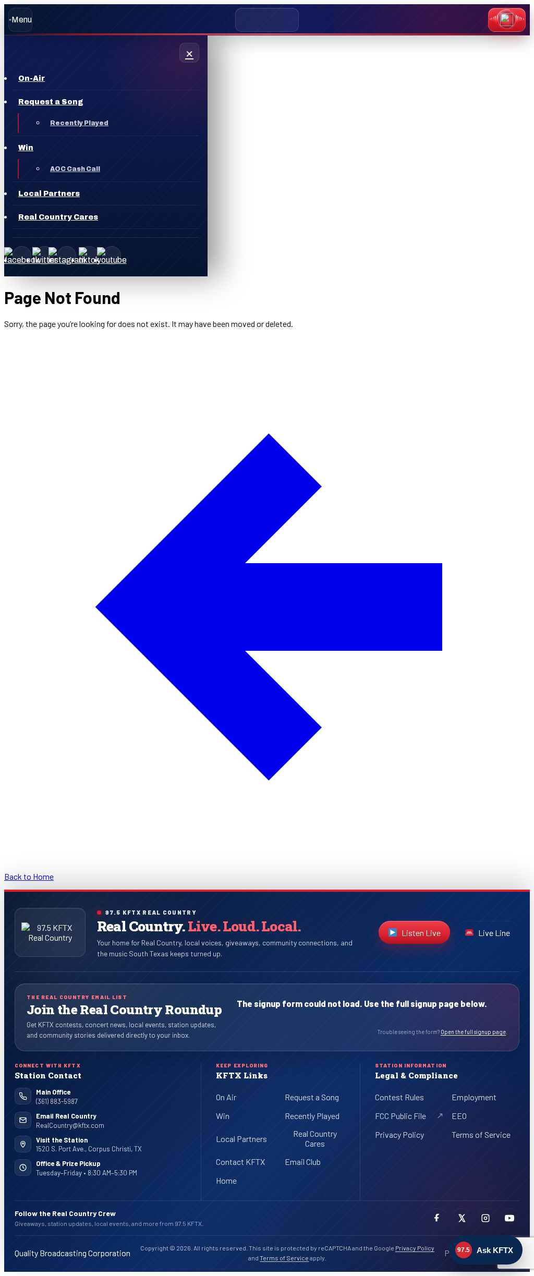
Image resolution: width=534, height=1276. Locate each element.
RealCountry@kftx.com (70, 1125)
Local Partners (241, 1139)
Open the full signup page (473, 1031)
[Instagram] (66, 255)
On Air (226, 1097)
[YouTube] (111, 255)
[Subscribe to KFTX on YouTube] (509, 1218)
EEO (459, 1116)
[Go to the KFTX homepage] (50, 932)
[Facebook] (22, 255)
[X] (44, 255)
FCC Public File (409, 1117)
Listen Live (426, 935)
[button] (507, 20)
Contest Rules (399, 1097)
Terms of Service (481, 1134)
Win (222, 1116)
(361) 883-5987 (57, 1101)
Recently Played (312, 1116)
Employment (474, 1097)
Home (226, 1180)
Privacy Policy (399, 1134)
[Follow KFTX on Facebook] (437, 1218)
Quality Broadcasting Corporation (72, 1253)
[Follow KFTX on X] (461, 1218)
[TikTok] (89, 255)
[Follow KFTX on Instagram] (485, 1218)
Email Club (303, 1161)
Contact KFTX (240, 1161)
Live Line (494, 933)
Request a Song (312, 1097)
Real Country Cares (315, 1138)
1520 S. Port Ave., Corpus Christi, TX (89, 1148)
